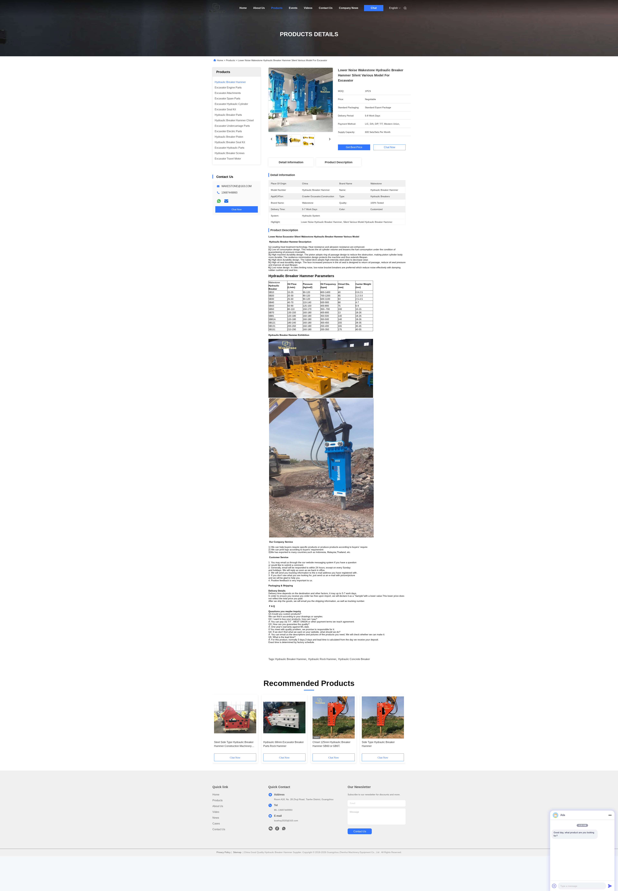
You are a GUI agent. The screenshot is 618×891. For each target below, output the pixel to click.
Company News (348, 8)
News (215, 817)
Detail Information (291, 162)
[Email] (226, 201)
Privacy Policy (223, 852)
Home (243, 8)
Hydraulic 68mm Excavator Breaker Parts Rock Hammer (283, 744)
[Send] (610, 885)
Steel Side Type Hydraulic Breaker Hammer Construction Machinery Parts (233, 744)
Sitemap (237, 852)
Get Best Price (354, 147)
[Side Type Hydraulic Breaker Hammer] (383, 717)
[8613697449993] (283, 829)
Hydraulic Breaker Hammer (290, 659)
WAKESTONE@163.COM (236, 186)
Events (293, 8)
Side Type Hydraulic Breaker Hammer (378, 744)
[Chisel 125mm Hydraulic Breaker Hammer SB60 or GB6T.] (334, 717)
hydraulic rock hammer (322, 659)
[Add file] (554, 885)
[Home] (217, 8)
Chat (374, 8)
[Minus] (610, 815)
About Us (259, 8)
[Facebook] (277, 829)
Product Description (338, 162)
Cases (216, 823)
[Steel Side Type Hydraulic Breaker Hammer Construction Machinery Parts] (235, 717)
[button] (218, 725)
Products (276, 8)
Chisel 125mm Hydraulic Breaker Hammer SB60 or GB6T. (331, 744)
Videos (308, 8)
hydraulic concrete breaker (354, 659)
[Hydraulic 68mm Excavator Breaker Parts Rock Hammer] (284, 717)
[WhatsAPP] (218, 201)
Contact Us (325, 8)
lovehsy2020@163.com (286, 820)
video (215, 812)
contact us (359, 831)
